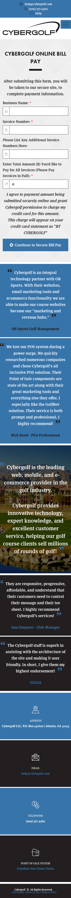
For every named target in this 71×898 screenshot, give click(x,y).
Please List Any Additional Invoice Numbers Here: (31, 143)
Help (38, 13)
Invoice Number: (18, 121)
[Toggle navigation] (66, 24)
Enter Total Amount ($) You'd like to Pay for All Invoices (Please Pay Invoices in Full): (32, 170)
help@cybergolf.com (38, 4)
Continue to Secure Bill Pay (37, 244)
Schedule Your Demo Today (35, 869)
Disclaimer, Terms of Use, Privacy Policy (34, 892)
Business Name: (17, 103)
